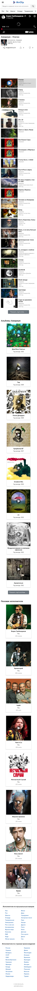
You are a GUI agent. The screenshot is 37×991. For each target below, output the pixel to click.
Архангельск (18, 583)
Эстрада (19, 11)
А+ (19, 515)
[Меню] (3, 2)
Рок (7, 11)
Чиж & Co (18, 742)
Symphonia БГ (18, 448)
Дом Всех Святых (18, 349)
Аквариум (19, 40)
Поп (3, 11)
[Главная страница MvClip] (18, 2)
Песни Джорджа (18, 415)
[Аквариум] (4, 42)
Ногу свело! (18, 854)
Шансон (12, 11)
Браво (18, 891)
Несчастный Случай (18, 779)
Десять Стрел (17, 42)
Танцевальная (28, 11)
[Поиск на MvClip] (33, 6)
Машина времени (18, 816)
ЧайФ (18, 705)
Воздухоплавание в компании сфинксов (18, 549)
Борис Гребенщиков (18, 631)
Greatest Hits (18, 482)
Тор (18, 382)
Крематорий (18, 668)
